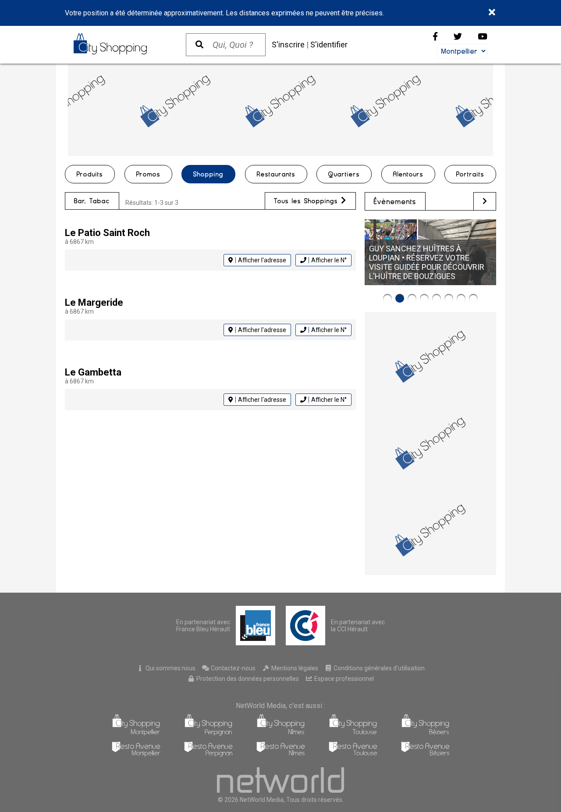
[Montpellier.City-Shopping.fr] (121, 43)
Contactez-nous (232, 668)
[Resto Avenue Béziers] (425, 754)
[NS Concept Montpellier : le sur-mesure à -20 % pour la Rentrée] (387, 298)
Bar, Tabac (92, 201)
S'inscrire (288, 44)
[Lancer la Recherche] (199, 45)
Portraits (470, 174)
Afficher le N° (329, 260)
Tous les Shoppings (307, 201)
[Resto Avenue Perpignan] (208, 754)
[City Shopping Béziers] (425, 733)
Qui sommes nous (169, 668)
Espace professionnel (343, 678)
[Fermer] (492, 12)
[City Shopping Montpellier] (136, 733)
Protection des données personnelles (247, 678)
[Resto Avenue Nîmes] (281, 754)
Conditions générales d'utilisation (378, 668)
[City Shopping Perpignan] (208, 733)
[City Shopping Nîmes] (281, 733)
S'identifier (329, 44)
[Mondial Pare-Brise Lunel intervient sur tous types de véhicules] (424, 298)
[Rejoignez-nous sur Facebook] (435, 36)
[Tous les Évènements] (484, 201)
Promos (148, 174)
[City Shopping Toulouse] (353, 733)
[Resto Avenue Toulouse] (353, 754)
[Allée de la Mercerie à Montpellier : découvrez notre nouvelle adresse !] (436, 298)
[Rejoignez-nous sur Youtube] (482, 36)
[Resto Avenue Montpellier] (136, 754)
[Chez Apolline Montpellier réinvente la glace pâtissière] (448, 298)
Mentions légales (294, 668)
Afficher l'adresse (262, 260)
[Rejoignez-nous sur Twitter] (458, 36)
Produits (90, 174)
